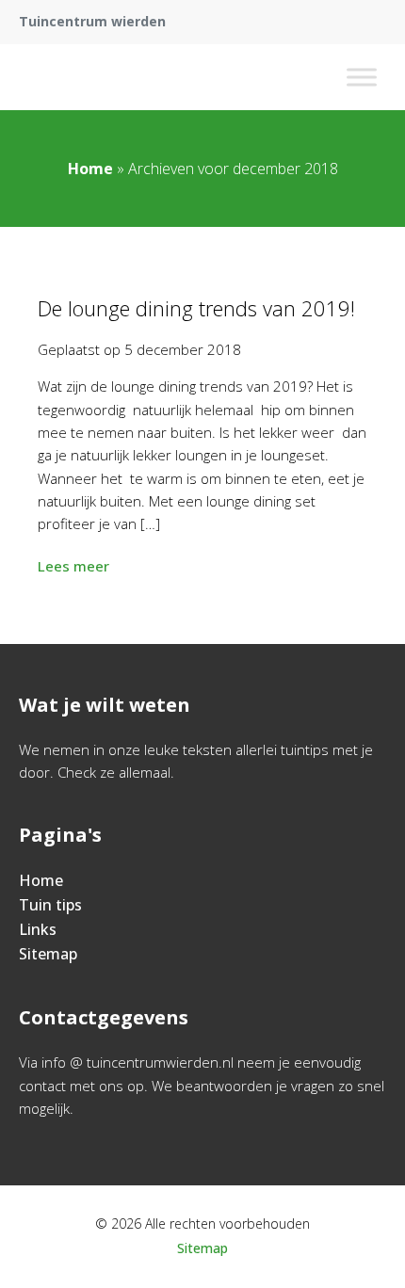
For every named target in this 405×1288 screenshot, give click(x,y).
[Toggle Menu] (362, 77)
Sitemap (48, 953)
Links (38, 929)
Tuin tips (50, 904)
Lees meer (73, 565)
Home (90, 168)
